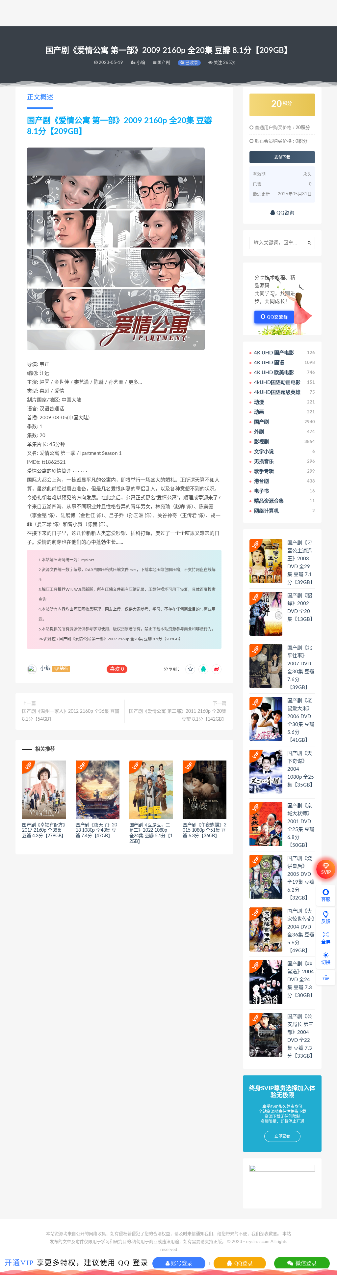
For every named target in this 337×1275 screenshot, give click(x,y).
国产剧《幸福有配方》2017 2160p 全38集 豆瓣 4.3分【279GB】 (44, 831)
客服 (325, 899)
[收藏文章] (190, 669)
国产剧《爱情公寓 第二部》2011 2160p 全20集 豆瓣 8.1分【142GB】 (177, 715)
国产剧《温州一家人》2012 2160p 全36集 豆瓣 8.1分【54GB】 (70, 715)
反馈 (325, 921)
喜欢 (117, 669)
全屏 (325, 942)
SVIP (326, 872)
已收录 (191, 63)
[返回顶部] (325, 977)
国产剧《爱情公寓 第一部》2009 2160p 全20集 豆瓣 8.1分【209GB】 (121, 639)
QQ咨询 (284, 212)
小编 (45, 668)
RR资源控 (47, 639)
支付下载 (282, 157)
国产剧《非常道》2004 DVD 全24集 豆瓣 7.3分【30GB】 (301, 979)
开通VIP (19, 1263)
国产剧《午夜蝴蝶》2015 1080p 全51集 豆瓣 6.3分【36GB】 (204, 831)
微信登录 (305, 1263)
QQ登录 (243, 1263)
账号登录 (181, 1263)
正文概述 (40, 97)
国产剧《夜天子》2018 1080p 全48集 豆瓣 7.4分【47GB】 (96, 831)
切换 (325, 962)
